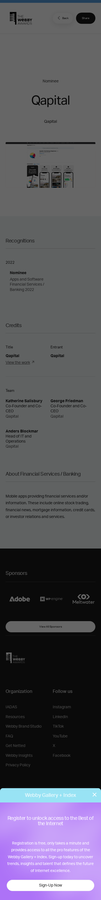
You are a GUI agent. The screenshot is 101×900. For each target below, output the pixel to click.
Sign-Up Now (50, 885)
